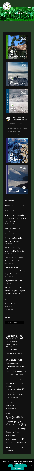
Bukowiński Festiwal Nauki (17, 367)
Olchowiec (20, 400)
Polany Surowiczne (12, 411)
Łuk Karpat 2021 (10, 450)
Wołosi (9, 448)
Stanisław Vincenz (15, 432)
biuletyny (14, 359)
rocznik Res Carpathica (16, 423)
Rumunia (21, 429)
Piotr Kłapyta (12, 405)
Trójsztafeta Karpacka (13, 281)
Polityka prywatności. (17, 468)
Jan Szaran (10, 386)
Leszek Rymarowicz (12, 397)
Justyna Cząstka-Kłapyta (15, 392)
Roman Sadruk (10, 429)
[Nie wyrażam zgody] (32, 465)
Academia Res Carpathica (14, 336)
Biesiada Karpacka (14, 353)
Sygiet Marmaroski (11, 439)
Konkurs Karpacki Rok (14, 395)
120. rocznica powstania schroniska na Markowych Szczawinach (15, 218)
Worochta (9, 445)
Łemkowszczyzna (19, 447)
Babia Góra (10, 346)
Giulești (8, 377)
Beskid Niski (13, 350)
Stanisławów (13, 435)
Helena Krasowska (14, 380)
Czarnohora (9, 374)
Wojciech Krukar (21, 442)
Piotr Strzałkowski (11, 408)
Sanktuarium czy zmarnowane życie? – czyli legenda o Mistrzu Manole (15, 271)
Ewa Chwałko (20, 374)
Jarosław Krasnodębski (16, 389)
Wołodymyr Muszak (19, 445)
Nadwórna (10, 400)
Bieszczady (10, 356)
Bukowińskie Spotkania (13, 363)
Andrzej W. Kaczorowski (13, 344)
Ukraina (10, 442)
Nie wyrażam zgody (20, 465)
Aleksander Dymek (11, 341)
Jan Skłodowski (14, 383)
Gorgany (17, 377)
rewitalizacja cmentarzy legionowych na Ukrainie (16, 417)
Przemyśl (10, 413)
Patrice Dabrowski (19, 402)
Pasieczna (9, 402)
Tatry (21, 439)
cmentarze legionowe (16, 371)
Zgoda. (11, 465)
